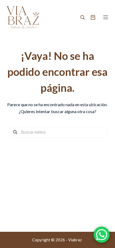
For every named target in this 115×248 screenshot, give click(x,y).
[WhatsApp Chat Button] (102, 235)
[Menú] (105, 17)
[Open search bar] (82, 17)
